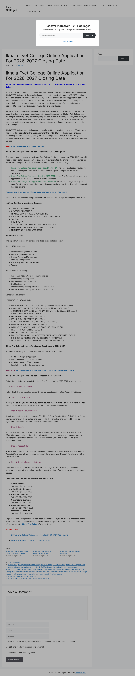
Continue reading (67, 41)
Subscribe (89, 35)
